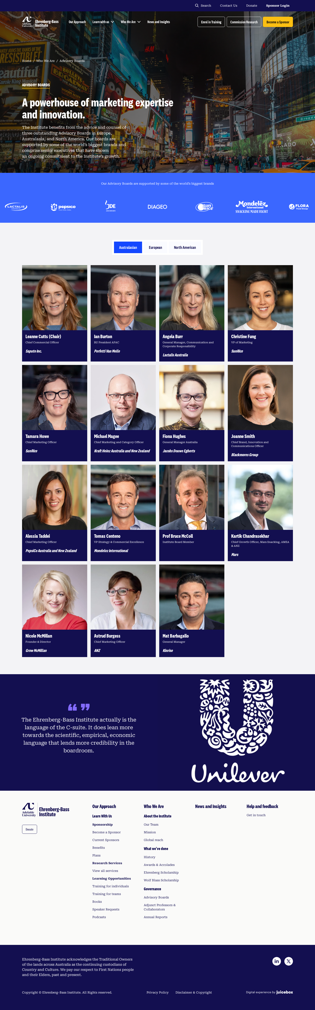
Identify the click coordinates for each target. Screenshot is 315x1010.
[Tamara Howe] (54, 413)
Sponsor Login (278, 5)
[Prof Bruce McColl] (191, 513)
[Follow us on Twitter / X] (288, 961)
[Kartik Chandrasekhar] (260, 513)
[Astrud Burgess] (123, 611)
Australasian (128, 247)
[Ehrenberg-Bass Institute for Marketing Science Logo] (40, 21)
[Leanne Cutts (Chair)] (54, 313)
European (155, 247)
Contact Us (228, 5)
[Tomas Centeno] (123, 513)
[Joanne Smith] (260, 413)
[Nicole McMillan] (54, 611)
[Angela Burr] (191, 313)
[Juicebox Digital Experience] (269, 992)
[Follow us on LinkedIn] (276, 961)
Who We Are (45, 61)
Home (26, 61)
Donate (251, 5)
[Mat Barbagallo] (191, 611)
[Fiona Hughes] (191, 413)
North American (185, 247)
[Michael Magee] (123, 413)
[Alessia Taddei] (54, 513)
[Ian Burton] (123, 313)
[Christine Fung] (260, 313)
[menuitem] (115, 861)
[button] (211, 22)
